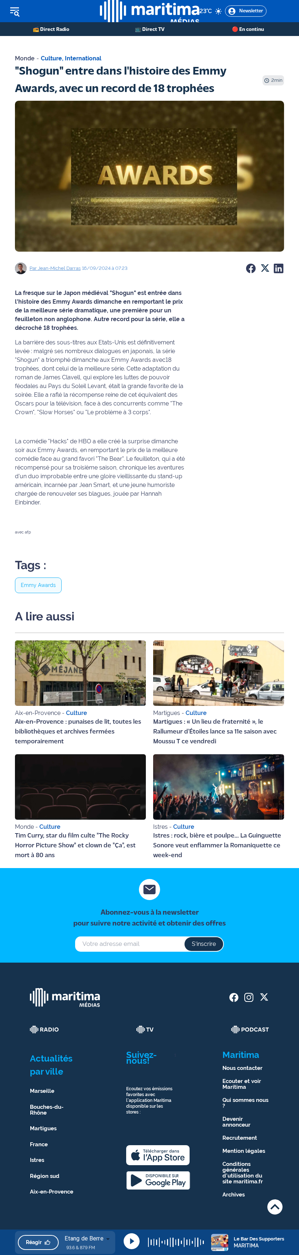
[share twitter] (264, 997)
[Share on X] (264, 268)
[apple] (158, 1155)
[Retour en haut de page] (275, 1207)
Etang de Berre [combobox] (84, 1238)
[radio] (44, 1029)
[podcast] (250, 1029)
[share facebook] (234, 997)
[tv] (145, 1029)
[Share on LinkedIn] (278, 268)
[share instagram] (249, 997)
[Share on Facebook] (250, 268)
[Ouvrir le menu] (50, 11)
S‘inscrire (204, 943)
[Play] (132, 1241)
